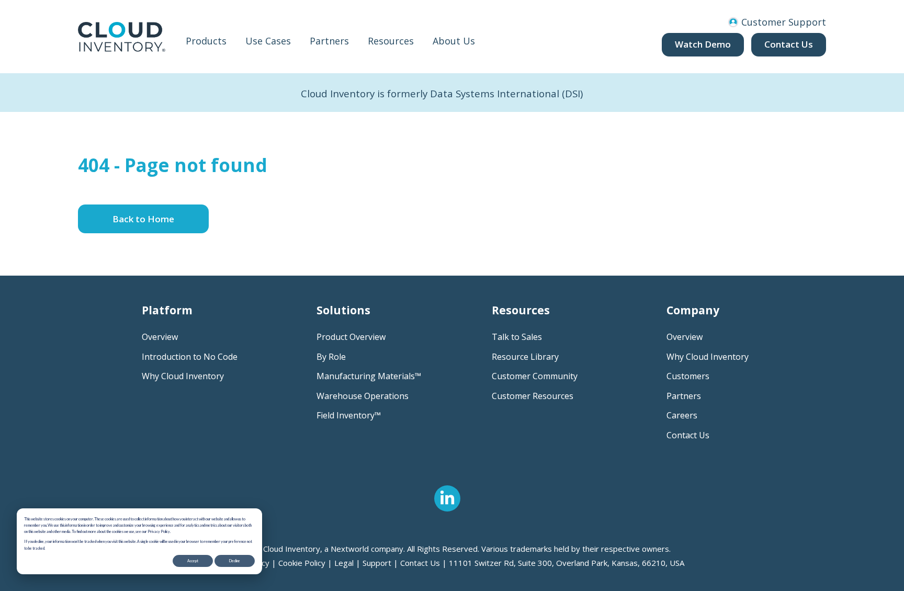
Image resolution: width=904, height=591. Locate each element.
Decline (234, 561)
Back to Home (143, 219)
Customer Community (535, 376)
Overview (160, 337)
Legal (344, 563)
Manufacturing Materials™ (369, 376)
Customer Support (782, 22)
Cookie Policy (301, 563)
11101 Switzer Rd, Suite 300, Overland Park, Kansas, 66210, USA (566, 563)
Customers (687, 376)
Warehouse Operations (363, 396)
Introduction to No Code (190, 356)
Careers (681, 415)
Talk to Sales (517, 337)
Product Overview (351, 337)
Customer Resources (532, 396)
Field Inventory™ (349, 415)
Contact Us (788, 44)
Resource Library (525, 356)
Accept (192, 561)
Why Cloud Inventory (183, 376)
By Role (331, 356)
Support (377, 563)
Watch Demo (703, 44)
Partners (683, 396)
